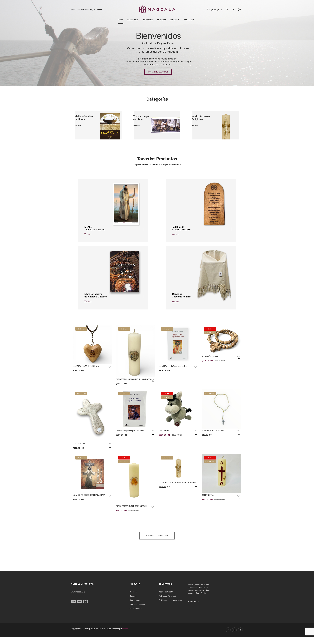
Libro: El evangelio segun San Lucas (130, 431)
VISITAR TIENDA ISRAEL (158, 72)
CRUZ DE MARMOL (80, 444)
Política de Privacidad (167, 596)
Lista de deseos (136, 609)
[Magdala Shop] (157, 9)
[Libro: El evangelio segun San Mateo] (178, 344)
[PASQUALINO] (178, 409)
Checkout (133, 596)
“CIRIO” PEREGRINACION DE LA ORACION (131, 506)
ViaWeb (125, 629)
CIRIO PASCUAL (208, 495)
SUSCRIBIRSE (193, 602)
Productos (148, 20)
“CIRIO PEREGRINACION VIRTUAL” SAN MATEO (133, 379)
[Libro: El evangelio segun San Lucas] (135, 409)
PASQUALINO (164, 431)
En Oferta (161, 20)
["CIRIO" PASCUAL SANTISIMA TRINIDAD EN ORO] (178, 467)
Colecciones (132, 20)
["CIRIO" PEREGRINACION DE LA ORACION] (135, 479)
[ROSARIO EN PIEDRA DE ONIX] (221, 409)
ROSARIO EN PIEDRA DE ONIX (213, 431)
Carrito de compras (137, 604)
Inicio (120, 20)
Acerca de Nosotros (166, 592)
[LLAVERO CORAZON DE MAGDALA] (92, 344)
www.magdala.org (78, 592)
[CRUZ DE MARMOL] (92, 415)
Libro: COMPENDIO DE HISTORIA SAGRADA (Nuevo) (89, 495)
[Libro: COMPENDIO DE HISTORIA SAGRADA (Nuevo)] (92, 473)
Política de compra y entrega (170, 600)
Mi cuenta (133, 592)
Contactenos (135, 600)
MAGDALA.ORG (188, 20)
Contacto (174, 20)
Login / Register (215, 10)
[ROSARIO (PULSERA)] (221, 339)
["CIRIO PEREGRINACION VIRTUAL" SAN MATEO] (135, 351)
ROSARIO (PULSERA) (210, 356)
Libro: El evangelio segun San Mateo (173, 366)
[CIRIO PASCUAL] (221, 473)
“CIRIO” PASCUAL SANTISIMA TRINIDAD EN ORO (177, 483)
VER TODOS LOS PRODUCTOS (157, 536)
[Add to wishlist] (110, 368)
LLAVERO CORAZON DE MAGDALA (86, 366)
